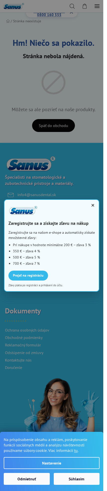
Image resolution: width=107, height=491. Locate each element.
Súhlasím (76, 478)
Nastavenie (51, 463)
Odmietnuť (26, 478)
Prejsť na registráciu (28, 275)
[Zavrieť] (92, 205)
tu (76, 450)
